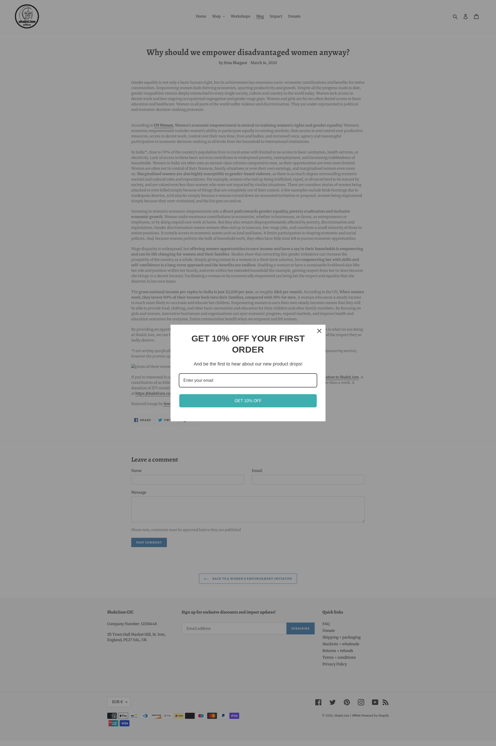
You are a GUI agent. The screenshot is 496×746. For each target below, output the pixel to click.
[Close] (319, 331)
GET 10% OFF (248, 401)
